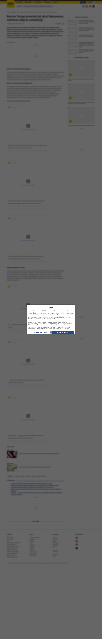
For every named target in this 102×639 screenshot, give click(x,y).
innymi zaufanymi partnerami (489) (54, 310)
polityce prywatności (54, 324)
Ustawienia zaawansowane (39, 332)
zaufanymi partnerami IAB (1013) (39, 310)
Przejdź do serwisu (62, 332)
